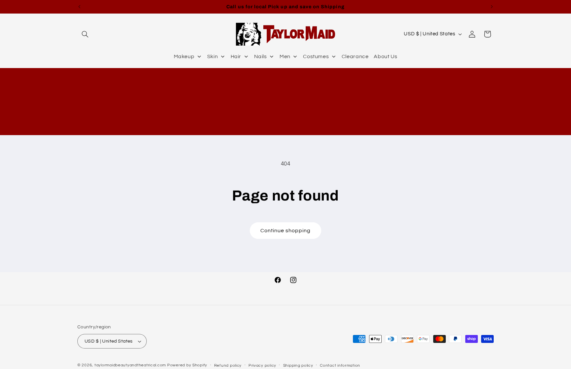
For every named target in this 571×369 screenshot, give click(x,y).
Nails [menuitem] (260, 56)
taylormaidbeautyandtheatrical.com (130, 365)
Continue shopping (285, 230)
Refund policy (228, 365)
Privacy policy (262, 365)
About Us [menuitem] (385, 56)
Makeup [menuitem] (184, 56)
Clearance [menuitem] (355, 56)
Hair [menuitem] (236, 56)
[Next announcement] (491, 6)
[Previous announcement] (79, 6)
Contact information (340, 365)
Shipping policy (298, 365)
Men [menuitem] (285, 56)
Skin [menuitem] (212, 56)
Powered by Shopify (187, 365)
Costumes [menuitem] (316, 56)
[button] (85, 34)
